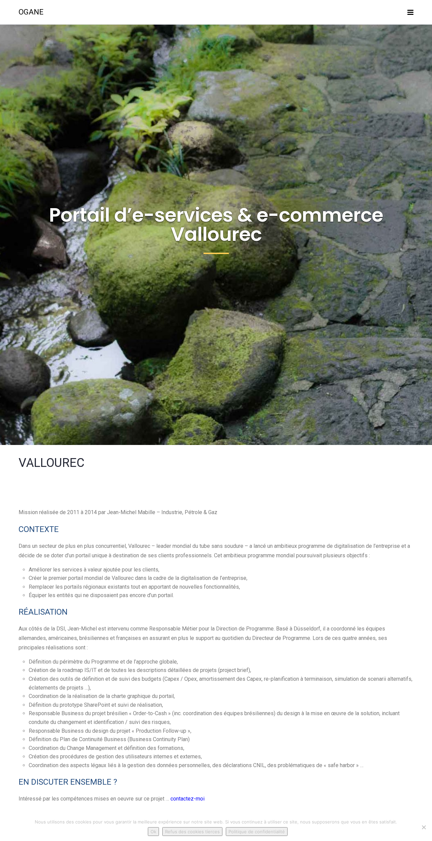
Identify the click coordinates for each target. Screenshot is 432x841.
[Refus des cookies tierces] (423, 827)
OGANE (31, 12)
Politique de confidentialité (256, 831)
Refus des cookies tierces (192, 831)
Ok (153, 831)
